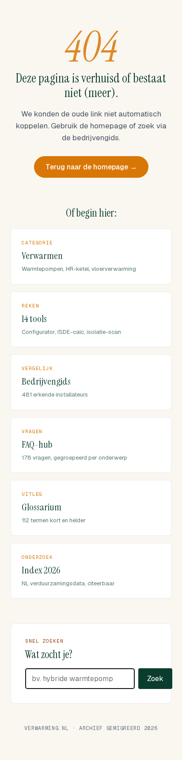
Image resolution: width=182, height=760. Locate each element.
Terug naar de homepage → (91, 167)
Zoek (155, 678)
